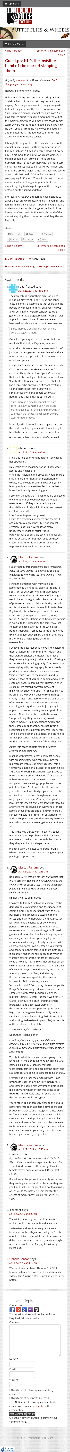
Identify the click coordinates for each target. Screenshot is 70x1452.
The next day (14, 50)
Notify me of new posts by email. (30, 1398)
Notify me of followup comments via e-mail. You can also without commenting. (32, 1406)
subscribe (38, 1406)
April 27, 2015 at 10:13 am (33, 871)
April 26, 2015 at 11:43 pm (33, 290)
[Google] (24, 1309)
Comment (14, 1322)
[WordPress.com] (36, 1309)
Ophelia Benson (19, 1259)
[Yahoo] (30, 1309)
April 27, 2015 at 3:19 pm (23, 1263)
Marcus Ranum (28, 557)
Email (13, 1369)
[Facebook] (12, 1309)
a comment (22, 80)
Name (13, 1359)
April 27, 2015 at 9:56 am (32, 561)
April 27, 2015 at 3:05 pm (23, 1213)
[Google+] (18, 1309)
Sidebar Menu (15, 44)
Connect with (16, 1305)
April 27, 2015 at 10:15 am (33, 1149)
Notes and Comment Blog (21, 266)
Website (14, 1379)
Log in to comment (52, 266)
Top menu (13, 3)
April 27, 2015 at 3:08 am (32, 452)
